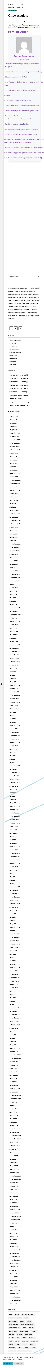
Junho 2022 (14, 561)
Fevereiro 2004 (15, 1290)
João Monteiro (13, 346)
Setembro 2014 (15, 863)
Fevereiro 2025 (15, 473)
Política (28, 1351)
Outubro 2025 (14, 446)
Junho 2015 (13, 833)
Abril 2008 (13, 1122)
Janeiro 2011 (14, 1011)
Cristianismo (13, 1324)
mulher (32, 1344)
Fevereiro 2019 (15, 685)
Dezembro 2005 (15, 1216)
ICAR (17, 1338)
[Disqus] (24, 191)
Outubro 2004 (14, 1263)
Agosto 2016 (14, 786)
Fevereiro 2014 (15, 887)
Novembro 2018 (15, 695)
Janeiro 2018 (14, 729)
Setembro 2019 (15, 662)
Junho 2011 (13, 994)
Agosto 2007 (14, 1149)
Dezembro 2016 (15, 772)
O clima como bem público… (19, 395)
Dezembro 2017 (15, 732)
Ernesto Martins (15, 341)
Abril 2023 (13, 540)
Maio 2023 (13, 537)
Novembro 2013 (15, 897)
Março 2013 (13, 924)
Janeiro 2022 (14, 571)
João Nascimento (14, 349)
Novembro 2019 (15, 655)
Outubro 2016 (14, 779)
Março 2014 (13, 883)
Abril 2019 (13, 678)
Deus (24, 1328)
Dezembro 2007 (15, 1135)
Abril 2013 (13, 920)
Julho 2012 (13, 951)
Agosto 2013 (14, 907)
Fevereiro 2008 (15, 1129)
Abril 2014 (13, 880)
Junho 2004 (14, 1277)
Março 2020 (14, 641)
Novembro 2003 (15, 1300)
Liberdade (34, 1341)
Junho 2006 (14, 1196)
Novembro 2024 (15, 483)
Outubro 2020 (14, 618)
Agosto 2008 (14, 1109)
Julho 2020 (13, 628)
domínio (31, 1328)
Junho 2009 (14, 1075)
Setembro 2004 (15, 1266)
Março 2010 (13, 1045)
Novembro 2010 (15, 1018)
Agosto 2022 (14, 554)
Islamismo (32, 1338)
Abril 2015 (13, 840)
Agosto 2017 (14, 746)
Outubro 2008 (14, 1102)
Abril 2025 (13, 467)
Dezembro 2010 (15, 1014)
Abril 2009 (13, 1082)
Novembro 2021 (15, 577)
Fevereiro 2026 (15, 433)
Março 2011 (13, 1004)
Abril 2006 (13, 1203)
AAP (10, 1314)
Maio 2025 (13, 463)
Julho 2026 (13, 419)
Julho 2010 (13, 1031)
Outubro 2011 (14, 981)
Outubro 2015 (14, 819)
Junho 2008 (14, 1115)
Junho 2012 (13, 954)
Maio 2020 (13, 635)
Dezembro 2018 (15, 692)
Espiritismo (13, 1331)
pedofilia (12, 1351)
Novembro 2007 (15, 1139)
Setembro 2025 (15, 450)
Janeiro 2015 (14, 850)
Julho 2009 (13, 1072)
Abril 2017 (13, 759)
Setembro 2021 (15, 584)
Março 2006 (14, 1206)
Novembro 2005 (15, 1220)
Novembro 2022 (15, 547)
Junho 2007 (14, 1156)
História (19, 1334)
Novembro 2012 (15, 937)
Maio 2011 (13, 998)
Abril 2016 (13, 799)
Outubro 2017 (14, 739)
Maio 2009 (13, 1078)
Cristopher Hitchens (27, 1324)
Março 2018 (13, 722)
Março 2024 (14, 510)
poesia (20, 1351)
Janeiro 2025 (14, 477)
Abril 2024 (13, 507)
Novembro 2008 (15, 1098)
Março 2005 (14, 1246)
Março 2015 (13, 843)
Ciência (29, 1321)
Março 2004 (14, 1287)
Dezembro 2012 (15, 934)
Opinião (20, 1347)
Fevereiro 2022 (15, 567)
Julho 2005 (13, 1233)
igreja (24, 1338)
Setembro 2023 (15, 524)
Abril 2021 (13, 601)
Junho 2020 (14, 631)
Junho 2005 (14, 1236)
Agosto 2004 (14, 1270)
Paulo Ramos (13, 358)
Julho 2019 (13, 668)
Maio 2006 (13, 1199)
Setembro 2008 (15, 1105)
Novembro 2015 (15, 816)
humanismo (28, 1334)
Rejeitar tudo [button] (18, 1363)
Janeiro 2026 (14, 436)
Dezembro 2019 (15, 651)
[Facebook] (11, 328)
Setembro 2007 (15, 1146)
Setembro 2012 (15, 944)
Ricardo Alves (13, 361)
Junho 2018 (13, 712)
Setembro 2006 (15, 1186)
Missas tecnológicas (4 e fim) (19, 405)
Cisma (22, 1321)
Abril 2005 (13, 1243)
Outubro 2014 (14, 860)
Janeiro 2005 (14, 1253)
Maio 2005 (13, 1240)
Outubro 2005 (14, 1223)
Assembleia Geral (28, 1314)
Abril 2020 (13, 638)
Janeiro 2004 (14, 1293)
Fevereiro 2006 (15, 1209)
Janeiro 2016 (14, 809)
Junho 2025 (13, 460)
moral (17, 1344)
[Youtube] (20, 328)
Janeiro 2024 (14, 517)
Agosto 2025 (14, 453)
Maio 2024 (13, 503)
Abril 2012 (13, 961)
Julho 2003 (13, 1304)
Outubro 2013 (14, 900)
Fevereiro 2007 (15, 1169)
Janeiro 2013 (14, 930)
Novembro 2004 (15, 1260)
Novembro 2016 (15, 776)
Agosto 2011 (14, 987)
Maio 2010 (13, 1038)
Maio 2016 (13, 796)
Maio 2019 (13, 675)
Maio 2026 (13, 423)
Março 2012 (13, 964)
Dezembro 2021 (15, 574)
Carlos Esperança (24, 56)
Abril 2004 (13, 1283)
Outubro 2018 (14, 698)
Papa (27, 1347)
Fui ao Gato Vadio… (16, 398)
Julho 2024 (13, 497)
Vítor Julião (13, 364)
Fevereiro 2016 (15, 806)
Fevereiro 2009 (15, 1088)
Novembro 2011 (15, 977)
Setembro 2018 (15, 702)
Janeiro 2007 (14, 1172)
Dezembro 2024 (15, 480)
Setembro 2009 (15, 1065)
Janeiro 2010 (14, 1051)
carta (26, 1318)
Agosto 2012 (14, 947)
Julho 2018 (13, 708)
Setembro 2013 (15, 903)
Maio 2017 (13, 756)
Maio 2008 (13, 1119)
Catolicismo (13, 1321)
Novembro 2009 (15, 1058)
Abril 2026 (13, 426)
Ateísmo (12, 1318)
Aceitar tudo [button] (8, 1363)
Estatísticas (24, 1331)
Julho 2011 (13, 991)
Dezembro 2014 (15, 853)
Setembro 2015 (15, 823)
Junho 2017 (13, 752)
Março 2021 (13, 604)
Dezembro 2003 (15, 1297)
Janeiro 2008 (14, 1132)
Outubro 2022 (14, 551)
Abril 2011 (13, 1001)
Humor (11, 1338)
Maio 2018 (13, 715)
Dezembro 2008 (15, 1095)
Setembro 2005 (15, 1226)
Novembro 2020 (15, 614)
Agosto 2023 (14, 527)
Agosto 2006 (14, 1189)
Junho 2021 (13, 594)
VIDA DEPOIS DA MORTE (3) (19, 385)
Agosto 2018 (14, 705)
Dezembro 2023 (15, 520)
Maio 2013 (13, 917)
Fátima (11, 1334)
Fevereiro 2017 (15, 766)
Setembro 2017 (15, 742)
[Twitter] (15, 328)
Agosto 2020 (14, 624)
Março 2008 (14, 1125)
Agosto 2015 (14, 826)
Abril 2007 (13, 1162)
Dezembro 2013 (15, 893)
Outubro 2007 (14, 1142)
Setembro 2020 (15, 621)
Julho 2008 (13, 1112)
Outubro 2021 (14, 581)
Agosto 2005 (14, 1230)
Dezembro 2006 (15, 1176)
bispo (19, 1318)
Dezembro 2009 (15, 1055)
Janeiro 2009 (14, 1092)
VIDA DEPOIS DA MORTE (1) (19, 392)
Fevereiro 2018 (15, 725)
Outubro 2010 (14, 1021)
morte (25, 1344)
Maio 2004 (13, 1280)
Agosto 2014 (14, 867)
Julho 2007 (13, 1152)
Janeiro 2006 (14, 1213)
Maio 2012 (13, 957)
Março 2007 (14, 1166)
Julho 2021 (13, 591)
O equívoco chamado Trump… (20, 402)
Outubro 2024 (14, 487)
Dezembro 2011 (15, 974)
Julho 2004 (13, 1273)
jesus (17, 1341)
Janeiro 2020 (14, 648)
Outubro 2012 (14, 941)
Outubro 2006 (14, 1182)
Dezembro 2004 (15, 1256)
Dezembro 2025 (15, 440)
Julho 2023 (13, 530)
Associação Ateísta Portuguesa (17, 294)
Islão (11, 1341)
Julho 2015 (13, 830)
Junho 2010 (13, 1035)
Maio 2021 (13, 598)
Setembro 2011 (15, 984)
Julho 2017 (13, 749)
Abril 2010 (13, 1041)
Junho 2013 (13, 914)
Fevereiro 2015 (15, 846)
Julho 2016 (13, 789)
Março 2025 (13, 470)
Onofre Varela (13, 355)
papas (34, 1347)
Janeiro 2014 (14, 890)
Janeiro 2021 (14, 611)
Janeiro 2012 (14, 971)
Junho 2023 (14, 534)
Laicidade (25, 1341)
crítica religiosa (14, 1328)
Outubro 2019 (14, 658)
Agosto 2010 (14, 1028)
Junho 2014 (13, 873)
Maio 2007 (13, 1159)
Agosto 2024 (14, 493)
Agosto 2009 (14, 1068)
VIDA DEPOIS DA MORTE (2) (19, 388)
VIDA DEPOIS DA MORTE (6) (19, 375)
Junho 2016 (13, 793)
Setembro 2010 (15, 1025)
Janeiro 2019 (14, 688)
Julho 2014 (13, 870)
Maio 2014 (13, 877)
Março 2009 (14, 1085)
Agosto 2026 (14, 416)
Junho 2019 (13, 672)
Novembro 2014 (15, 856)
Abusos (17, 1314)
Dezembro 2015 (15, 813)
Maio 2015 (13, 836)
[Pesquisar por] (38, 276)
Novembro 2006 (15, 1179)
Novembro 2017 (15, 735)
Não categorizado (12, 10)
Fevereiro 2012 (15, 967)
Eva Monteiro (13, 344)
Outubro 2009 (14, 1061)
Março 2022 (14, 564)
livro (11, 1344)
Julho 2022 (13, 557)
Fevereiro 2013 (15, 927)
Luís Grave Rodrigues (15, 352)
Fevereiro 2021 (15, 608)
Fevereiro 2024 (15, 514)
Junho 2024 (14, 500)
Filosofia (34, 1331)
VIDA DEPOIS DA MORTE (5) (19, 378)
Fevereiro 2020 (15, 645)
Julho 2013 (13, 910)
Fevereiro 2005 (15, 1250)
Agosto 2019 (14, 665)
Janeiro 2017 (14, 769)
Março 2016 (13, 803)
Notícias (12, 1347)
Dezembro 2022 (15, 544)
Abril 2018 (13, 719)
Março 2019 (13, 682)
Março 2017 (13, 762)
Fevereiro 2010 (15, 1048)
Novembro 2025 (15, 443)
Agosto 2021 (14, 588)
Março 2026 (14, 429)
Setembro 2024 (15, 490)
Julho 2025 (13, 456)
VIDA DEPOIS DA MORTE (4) (19, 382)
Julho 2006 (13, 1193)
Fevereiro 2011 (14, 1008)
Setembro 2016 (15, 782)
